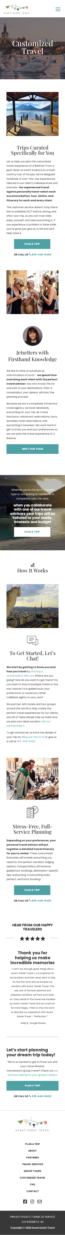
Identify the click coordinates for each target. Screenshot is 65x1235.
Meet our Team (32, 449)
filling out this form (32, 737)
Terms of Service (43, 1217)
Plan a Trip (32, 244)
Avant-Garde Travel (43, 1227)
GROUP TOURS (32, 1171)
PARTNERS (32, 1157)
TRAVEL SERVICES (32, 1164)
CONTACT (32, 1191)
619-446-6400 (41, 254)
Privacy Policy (20, 1217)
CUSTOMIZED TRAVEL (32, 1177)
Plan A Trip (32, 532)
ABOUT (32, 1150)
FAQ (32, 1184)
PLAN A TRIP (32, 1144)
